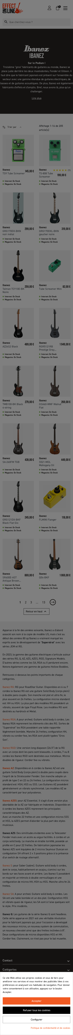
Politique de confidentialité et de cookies (50, 1028)
